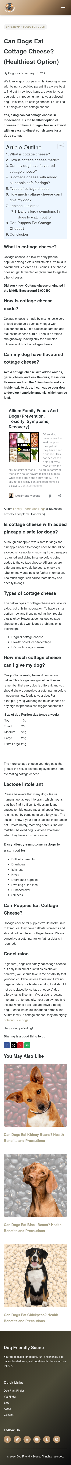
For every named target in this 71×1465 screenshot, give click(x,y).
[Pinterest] (56, 1439)
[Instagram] (27, 1439)
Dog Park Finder (14, 1390)
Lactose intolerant (24, 205)
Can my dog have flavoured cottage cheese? (32, 168)
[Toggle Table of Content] (59, 146)
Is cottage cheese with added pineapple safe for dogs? (33, 179)
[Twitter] (17, 1439)
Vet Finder (10, 1396)
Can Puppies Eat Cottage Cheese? (30, 225)
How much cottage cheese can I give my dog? (36, 196)
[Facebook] (7, 1439)
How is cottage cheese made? (34, 159)
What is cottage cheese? (30, 153)
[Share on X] (14, 1045)
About (7, 1408)
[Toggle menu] (62, 8)
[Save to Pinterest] (20, 1045)
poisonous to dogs (16, 1020)
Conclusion (19, 234)
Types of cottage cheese (30, 188)
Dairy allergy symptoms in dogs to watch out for (39, 214)
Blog (6, 1402)
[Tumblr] (46, 1439)
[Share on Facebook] (7, 1045)
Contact (8, 1414)
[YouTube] (37, 1439)
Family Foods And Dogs (29, 509)
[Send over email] (27, 1045)
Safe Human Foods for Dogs (25, 26)
